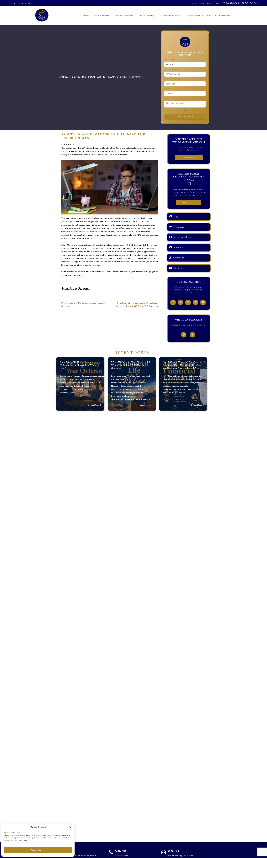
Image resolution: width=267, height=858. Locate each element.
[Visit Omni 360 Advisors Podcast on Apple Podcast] (192, 335)
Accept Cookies (38, 850)
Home (86, 15)
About (210, 15)
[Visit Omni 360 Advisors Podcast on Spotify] (183, 335)
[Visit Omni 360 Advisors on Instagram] (188, 302)
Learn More (94, 405)
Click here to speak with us (21, 3)
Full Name (170, 60)
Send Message (185, 117)
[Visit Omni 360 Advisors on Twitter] (180, 302)
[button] (70, 827)
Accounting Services (170, 15)
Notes (167, 98)
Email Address (172, 79)
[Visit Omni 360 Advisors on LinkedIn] (195, 302)
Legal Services (193, 15)
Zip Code (169, 89)
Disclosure (213, 3)
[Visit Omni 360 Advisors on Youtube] (203, 302)
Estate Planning (147, 15)
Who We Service (100, 15)
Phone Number (172, 69)
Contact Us (224, 15)
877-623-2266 (250, 3)
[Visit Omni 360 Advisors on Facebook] (173, 302)
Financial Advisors (124, 15)
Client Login (197, 3)
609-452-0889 (231, 3)
